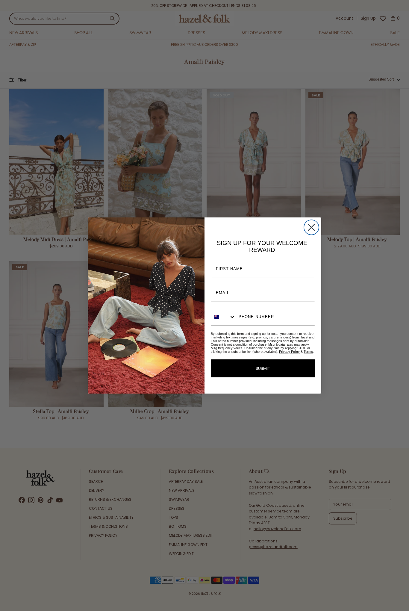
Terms (308, 351)
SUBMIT (263, 368)
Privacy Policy (289, 351)
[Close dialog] (311, 227)
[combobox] (223, 317)
